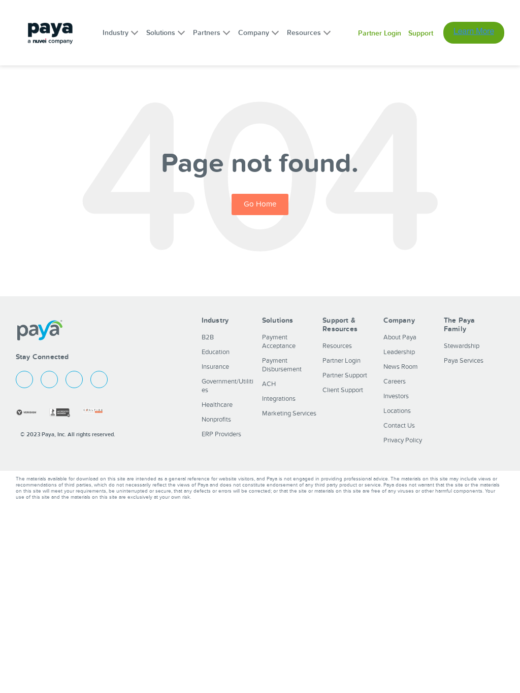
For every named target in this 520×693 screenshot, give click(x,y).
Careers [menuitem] (394, 381)
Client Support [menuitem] (342, 390)
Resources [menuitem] (304, 32)
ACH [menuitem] (269, 384)
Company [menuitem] (253, 32)
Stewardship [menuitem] (461, 346)
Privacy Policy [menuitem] (402, 440)
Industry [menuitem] (115, 32)
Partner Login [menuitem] (379, 33)
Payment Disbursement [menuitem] (282, 365)
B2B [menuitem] (208, 337)
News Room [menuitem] (400, 367)
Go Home (260, 204)
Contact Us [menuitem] (399, 426)
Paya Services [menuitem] (463, 361)
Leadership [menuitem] (399, 352)
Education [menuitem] (216, 352)
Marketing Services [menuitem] (289, 413)
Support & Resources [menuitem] (340, 325)
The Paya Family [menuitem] (459, 325)
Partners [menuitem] (206, 32)
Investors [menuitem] (396, 396)
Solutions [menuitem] (160, 32)
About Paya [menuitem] (399, 337)
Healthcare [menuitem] (217, 405)
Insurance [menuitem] (215, 367)
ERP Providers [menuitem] (221, 434)
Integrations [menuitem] (279, 399)
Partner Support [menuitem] (344, 375)
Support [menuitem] (420, 33)
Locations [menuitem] (397, 411)
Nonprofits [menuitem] (216, 419)
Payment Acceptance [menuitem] (279, 341)
